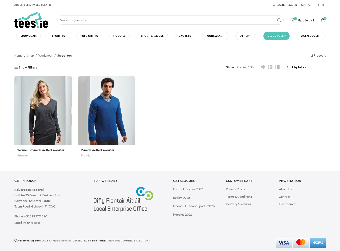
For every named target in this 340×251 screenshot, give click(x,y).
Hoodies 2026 (183, 214)
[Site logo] (31, 20)
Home (18, 55)
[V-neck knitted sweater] (106, 110)
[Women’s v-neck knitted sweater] (43, 110)
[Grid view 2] (263, 67)
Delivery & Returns (238, 204)
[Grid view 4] (277, 67)
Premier (22, 155)
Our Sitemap (287, 204)
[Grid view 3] (270, 67)
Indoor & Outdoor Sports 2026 (194, 206)
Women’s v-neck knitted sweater (41, 150)
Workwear (45, 55)
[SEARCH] (279, 20)
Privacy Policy (235, 189)
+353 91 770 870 (35, 216)
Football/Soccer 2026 (188, 189)
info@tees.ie (31, 223)
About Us (285, 189)
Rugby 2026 (181, 198)
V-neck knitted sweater (98, 150)
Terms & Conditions (239, 197)
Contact (284, 197)
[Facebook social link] (318, 5)
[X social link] (323, 5)
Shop (30, 55)
